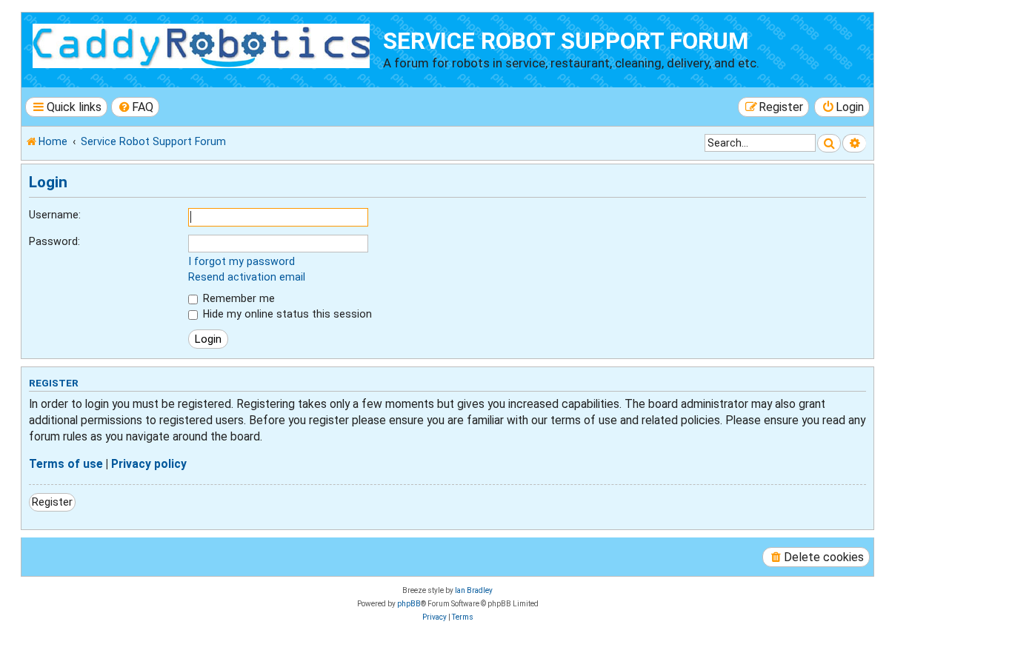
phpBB (409, 604)
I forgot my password (241, 261)
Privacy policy (149, 464)
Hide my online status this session (286, 314)
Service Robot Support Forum (565, 41)
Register (52, 502)
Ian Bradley (474, 590)
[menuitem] (135, 107)
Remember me (237, 298)
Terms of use (66, 464)
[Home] (204, 43)
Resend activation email (246, 277)
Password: (54, 241)
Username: (55, 215)
